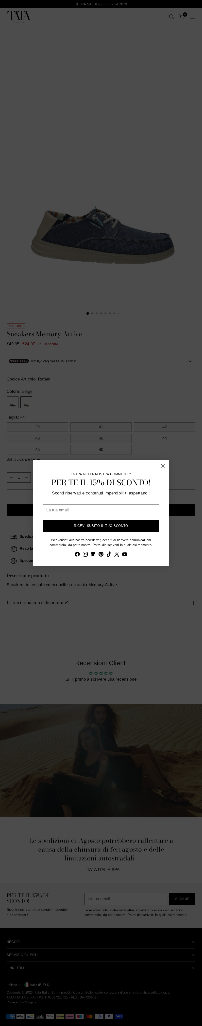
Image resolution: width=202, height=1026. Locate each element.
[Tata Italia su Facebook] (77, 555)
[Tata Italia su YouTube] (125, 555)
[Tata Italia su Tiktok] (109, 555)
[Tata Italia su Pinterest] (101, 555)
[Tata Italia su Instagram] (85, 555)
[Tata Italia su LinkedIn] (93, 555)
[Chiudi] (163, 466)
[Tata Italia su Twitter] (117, 555)
